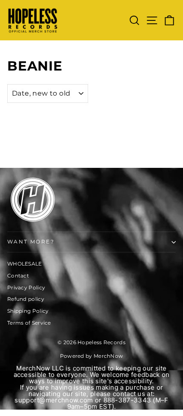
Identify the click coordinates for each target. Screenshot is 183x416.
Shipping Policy (28, 311)
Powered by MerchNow (91, 356)
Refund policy (25, 299)
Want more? (30, 241)
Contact (18, 275)
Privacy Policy (26, 287)
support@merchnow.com (53, 400)
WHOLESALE (24, 263)
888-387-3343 (127, 400)
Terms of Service (29, 323)
